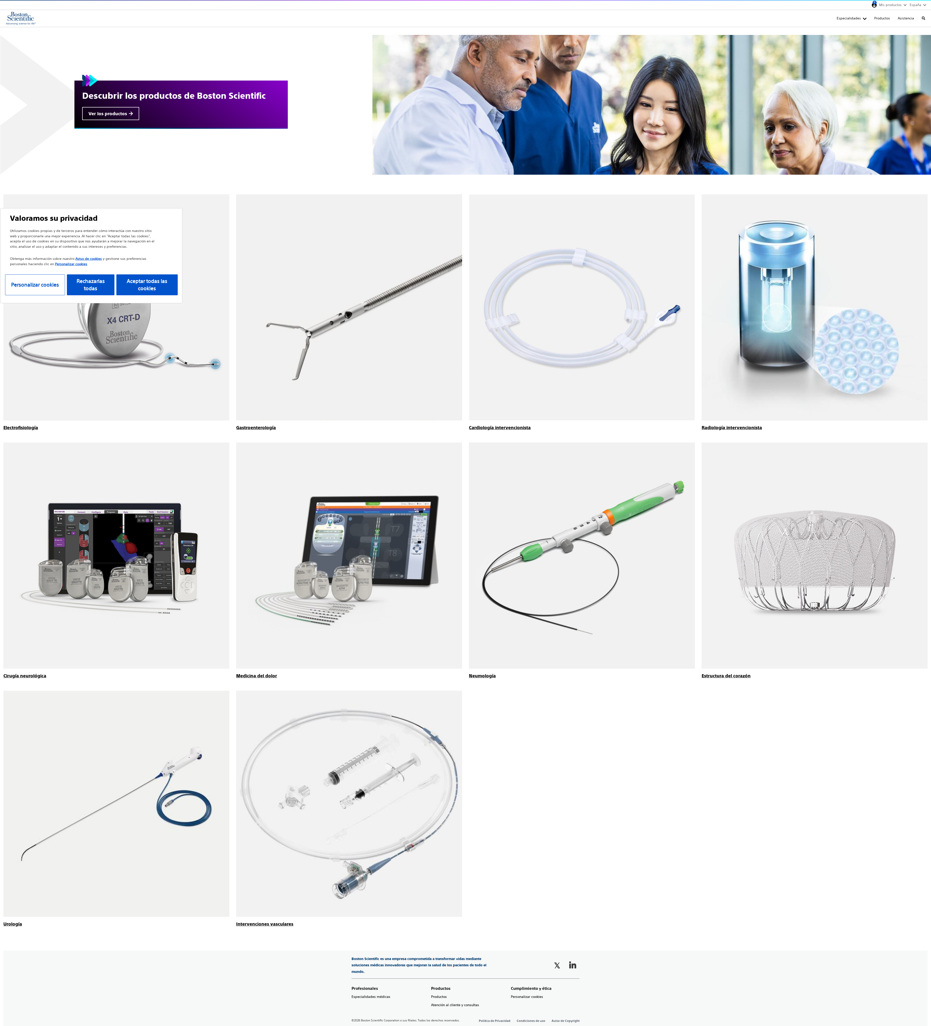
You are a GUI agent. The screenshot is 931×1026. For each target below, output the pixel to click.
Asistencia (906, 18)
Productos (882, 18)
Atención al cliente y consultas (455, 1005)
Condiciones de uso (531, 1021)
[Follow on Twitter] (557, 965)
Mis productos (890, 5)
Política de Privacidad (494, 1021)
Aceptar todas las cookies (147, 284)
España (915, 5)
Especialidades (849, 18)
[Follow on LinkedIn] (572, 965)
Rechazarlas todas (91, 284)
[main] (465, 477)
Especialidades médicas (371, 997)
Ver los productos (107, 113)
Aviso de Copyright (565, 1021)
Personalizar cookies (527, 997)
